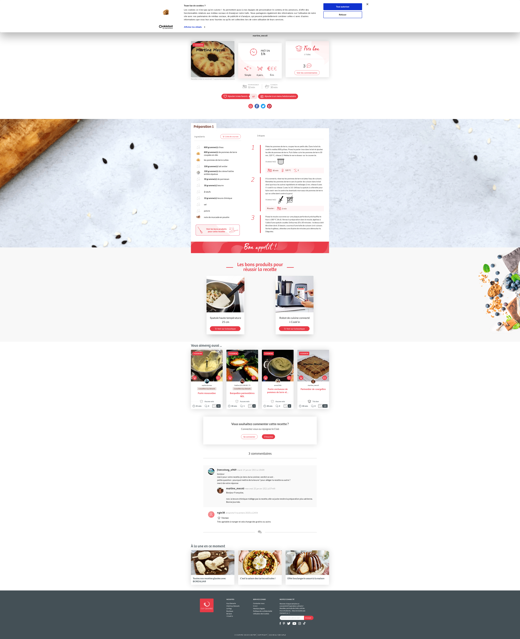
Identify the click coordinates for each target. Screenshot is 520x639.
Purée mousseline (207, 393)
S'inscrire (268, 436)
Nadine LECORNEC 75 (242, 385)
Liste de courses (231, 136)
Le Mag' (229, 608)
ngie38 (221, 512)
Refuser (342, 15)
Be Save (229, 614)
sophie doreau (207, 385)
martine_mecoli (313, 385)
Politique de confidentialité (262, 611)
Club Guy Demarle (232, 606)
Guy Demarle (231, 603)
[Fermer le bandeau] (367, 4)
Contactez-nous (258, 603)
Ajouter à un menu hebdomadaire (280, 96)
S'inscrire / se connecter (245, 635)
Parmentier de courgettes (313, 389)
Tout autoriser (342, 7)
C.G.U (255, 606)
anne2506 (277, 385)
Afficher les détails (193, 27)
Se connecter (249, 436)
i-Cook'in (229, 616)
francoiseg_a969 (226, 469)
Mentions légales (259, 608)
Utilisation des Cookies (261, 614)
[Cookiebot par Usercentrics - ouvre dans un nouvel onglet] (166, 27)
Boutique (229, 611)
